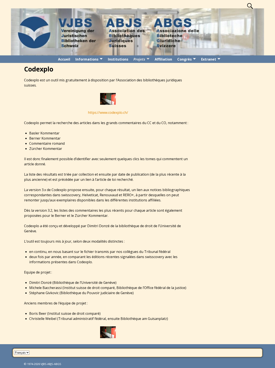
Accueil (64, 59)
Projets (139, 59)
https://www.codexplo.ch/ (108, 112)
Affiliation (163, 59)
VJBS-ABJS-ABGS (51, 364)
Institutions (118, 59)
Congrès (184, 59)
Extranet (208, 59)
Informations (86, 59)
